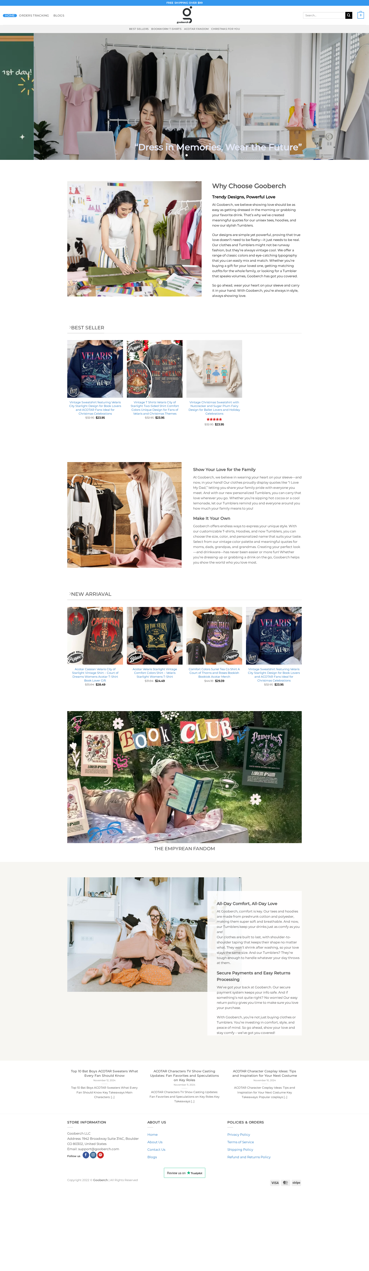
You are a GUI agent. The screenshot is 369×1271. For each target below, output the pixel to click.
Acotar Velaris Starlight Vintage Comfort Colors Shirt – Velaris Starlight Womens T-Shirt (155, 672)
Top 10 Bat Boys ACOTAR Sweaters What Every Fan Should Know (104, 1073)
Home (10, 15)
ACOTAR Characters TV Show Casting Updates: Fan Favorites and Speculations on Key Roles (184, 1075)
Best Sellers (139, 28)
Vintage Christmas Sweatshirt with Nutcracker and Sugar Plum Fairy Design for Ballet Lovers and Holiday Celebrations (214, 407)
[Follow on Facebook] (86, 1155)
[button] (360, 15)
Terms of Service (240, 1142)
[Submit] (348, 15)
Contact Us (156, 1149)
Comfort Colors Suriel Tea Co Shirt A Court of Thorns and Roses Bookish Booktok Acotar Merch (214, 672)
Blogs (58, 15)
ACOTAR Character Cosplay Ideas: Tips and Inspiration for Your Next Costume (264, 1073)
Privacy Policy (238, 1135)
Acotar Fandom (196, 28)
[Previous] (12, 96)
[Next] (356, 96)
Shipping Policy (240, 1149)
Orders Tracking (34, 15)
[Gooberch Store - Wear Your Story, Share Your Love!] (184, 15)
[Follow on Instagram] (93, 1155)
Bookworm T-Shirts (166, 28)
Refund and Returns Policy (249, 1157)
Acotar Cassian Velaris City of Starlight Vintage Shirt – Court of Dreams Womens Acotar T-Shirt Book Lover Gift (95, 674)
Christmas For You (225, 28)
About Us (154, 1142)
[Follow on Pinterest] (100, 1155)
